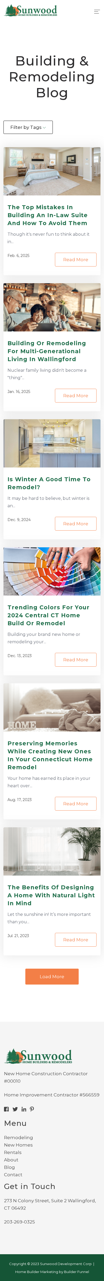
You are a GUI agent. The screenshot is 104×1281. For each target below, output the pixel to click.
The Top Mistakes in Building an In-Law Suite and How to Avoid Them (47, 215)
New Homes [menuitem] (18, 1145)
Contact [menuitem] (13, 1174)
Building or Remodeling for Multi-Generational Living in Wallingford (46, 351)
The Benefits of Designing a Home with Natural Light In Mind (51, 895)
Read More (75, 259)
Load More (52, 976)
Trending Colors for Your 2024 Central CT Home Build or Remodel (48, 615)
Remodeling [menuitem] (18, 1137)
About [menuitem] (11, 1159)
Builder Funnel (76, 1272)
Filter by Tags (26, 127)
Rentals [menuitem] (13, 1152)
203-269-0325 (19, 1222)
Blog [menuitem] (9, 1167)
